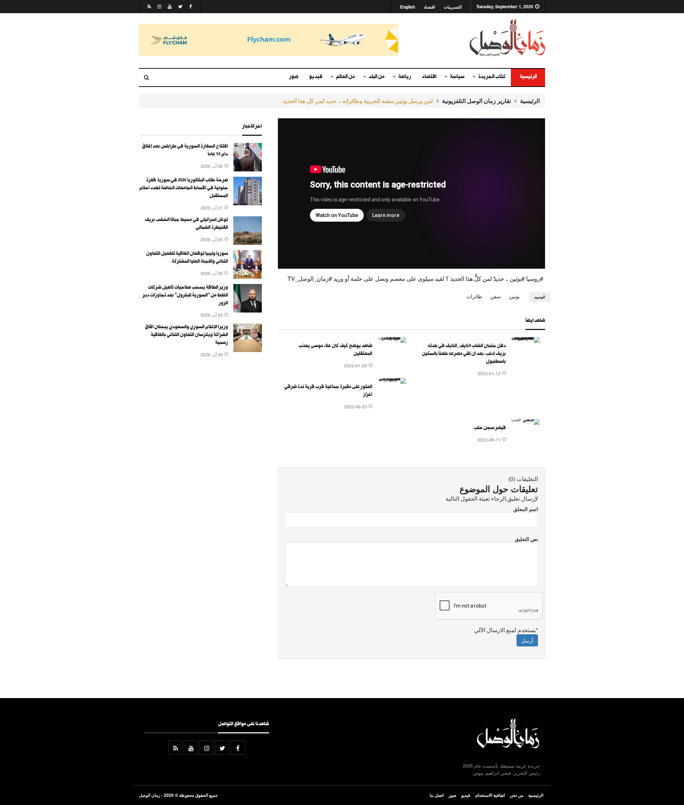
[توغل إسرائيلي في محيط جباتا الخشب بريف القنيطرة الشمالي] (247, 242)
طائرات (474, 296)
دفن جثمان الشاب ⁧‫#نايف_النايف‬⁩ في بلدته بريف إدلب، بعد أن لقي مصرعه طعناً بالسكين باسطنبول (464, 354)
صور (294, 77)
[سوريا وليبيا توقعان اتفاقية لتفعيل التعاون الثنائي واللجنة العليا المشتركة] (247, 276)
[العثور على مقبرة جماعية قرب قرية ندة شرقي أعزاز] (392, 378)
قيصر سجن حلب (490, 428)
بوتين (514, 296)
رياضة (404, 77)
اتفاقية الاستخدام (490, 795)
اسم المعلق (525, 508)
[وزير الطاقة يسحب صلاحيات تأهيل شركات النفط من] (247, 310)
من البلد (377, 77)
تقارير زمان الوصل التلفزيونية (476, 101)
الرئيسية (528, 77)
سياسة (457, 77)
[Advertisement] (200, 443)
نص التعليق (526, 538)
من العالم (345, 77)
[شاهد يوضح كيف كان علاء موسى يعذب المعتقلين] (392, 337)
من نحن (516, 795)
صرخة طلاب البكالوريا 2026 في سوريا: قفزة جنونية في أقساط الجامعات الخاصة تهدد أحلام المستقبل (183, 188)
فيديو (315, 77)
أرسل (527, 640)
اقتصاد (429, 7)
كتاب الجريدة (492, 77)
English (407, 7)
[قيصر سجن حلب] (525, 419)
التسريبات (453, 7)
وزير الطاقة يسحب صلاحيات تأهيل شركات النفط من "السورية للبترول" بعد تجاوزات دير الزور (185, 295)
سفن (495, 296)
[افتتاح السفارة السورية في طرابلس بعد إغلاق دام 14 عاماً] (247, 169)
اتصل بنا (437, 795)
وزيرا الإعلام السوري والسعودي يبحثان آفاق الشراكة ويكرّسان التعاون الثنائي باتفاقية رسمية (186, 335)
